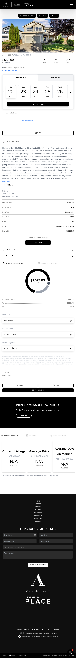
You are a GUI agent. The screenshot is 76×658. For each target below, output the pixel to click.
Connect (38, 521)
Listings (38, 504)
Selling (38, 510)
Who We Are (38, 518)
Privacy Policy (46, 655)
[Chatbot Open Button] (70, 652)
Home (38, 501)
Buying (38, 507)
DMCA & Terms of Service (59, 655)
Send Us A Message (38, 565)
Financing (38, 512)
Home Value (38, 515)
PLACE (56, 630)
